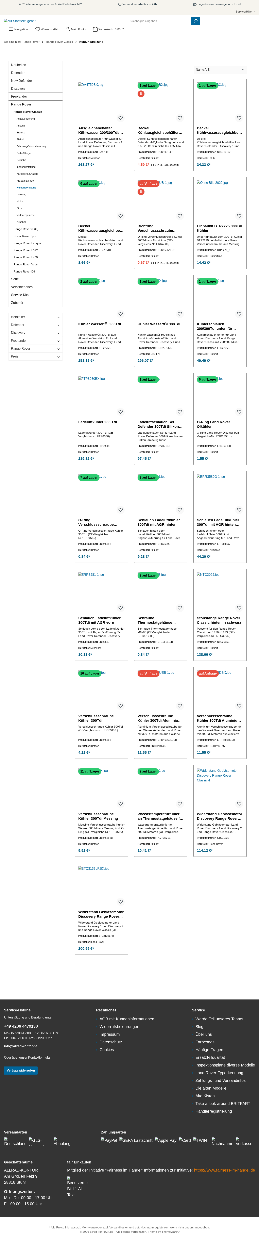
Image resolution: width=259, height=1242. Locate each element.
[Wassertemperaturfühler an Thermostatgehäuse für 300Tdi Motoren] (161, 788)
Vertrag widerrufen (21, 1070)
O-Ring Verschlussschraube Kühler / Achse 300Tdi (97, 522)
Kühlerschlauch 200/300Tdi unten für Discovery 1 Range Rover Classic (219, 326)
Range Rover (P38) (26, 229)
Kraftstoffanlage (25, 180)
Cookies (107, 1049)
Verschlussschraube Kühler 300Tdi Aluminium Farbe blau (159, 718)
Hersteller (18, 317)
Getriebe (21, 160)
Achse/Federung (26, 118)
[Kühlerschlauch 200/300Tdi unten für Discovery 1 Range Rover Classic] (220, 298)
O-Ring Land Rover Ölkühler (213, 424)
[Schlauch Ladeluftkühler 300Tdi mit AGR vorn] (101, 592)
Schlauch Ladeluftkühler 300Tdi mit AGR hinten (159, 522)
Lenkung (21, 194)
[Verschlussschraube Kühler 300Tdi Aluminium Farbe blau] (161, 690)
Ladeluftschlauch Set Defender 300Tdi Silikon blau (158, 424)
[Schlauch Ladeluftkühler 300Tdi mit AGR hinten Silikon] (220, 494)
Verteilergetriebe (26, 215)
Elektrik (21, 139)
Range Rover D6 (24, 271)
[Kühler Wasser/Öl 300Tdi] (101, 298)
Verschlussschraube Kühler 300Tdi (96, 718)
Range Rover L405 (26, 257)
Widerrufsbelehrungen (119, 1026)
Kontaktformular (39, 1057)
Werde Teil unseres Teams (219, 1019)
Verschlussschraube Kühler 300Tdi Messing (98, 816)
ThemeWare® (170, 1231)
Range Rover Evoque (27, 243)
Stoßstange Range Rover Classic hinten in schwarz (219, 620)
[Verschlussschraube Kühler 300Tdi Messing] (101, 788)
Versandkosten (118, 1227)
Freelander (19, 96)
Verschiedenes (22, 287)
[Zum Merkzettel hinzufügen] (121, 118)
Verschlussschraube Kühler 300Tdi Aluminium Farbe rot (219, 718)
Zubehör (21, 222)
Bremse (21, 132)
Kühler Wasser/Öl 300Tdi (99, 324)
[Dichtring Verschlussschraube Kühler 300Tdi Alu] (161, 200)
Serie (15, 279)
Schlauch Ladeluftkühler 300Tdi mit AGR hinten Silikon (218, 522)
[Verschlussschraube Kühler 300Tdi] (101, 690)
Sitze (19, 208)
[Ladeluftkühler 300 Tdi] (101, 396)
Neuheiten (18, 65)
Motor (20, 201)
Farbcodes (204, 1042)
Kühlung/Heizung (26, 187)
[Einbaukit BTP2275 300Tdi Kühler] (220, 200)
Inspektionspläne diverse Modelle (225, 1065)
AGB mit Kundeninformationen (127, 1019)
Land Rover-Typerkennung (219, 1073)
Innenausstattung (26, 167)
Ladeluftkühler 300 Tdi (97, 422)
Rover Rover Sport (25, 236)
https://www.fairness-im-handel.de (224, 1170)
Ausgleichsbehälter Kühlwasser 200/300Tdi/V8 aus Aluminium (101, 130)
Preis (14, 356)
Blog (199, 1026)
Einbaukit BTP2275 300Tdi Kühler (219, 228)
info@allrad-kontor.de (20, 1046)
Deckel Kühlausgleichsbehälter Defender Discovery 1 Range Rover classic (158, 130)
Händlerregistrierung (213, 1111)
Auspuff (21, 125)
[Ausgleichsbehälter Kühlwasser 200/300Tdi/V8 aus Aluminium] (101, 102)
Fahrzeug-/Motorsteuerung (31, 146)
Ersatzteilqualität (210, 1057)
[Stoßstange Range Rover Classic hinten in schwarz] (220, 592)
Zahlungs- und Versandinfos (220, 1080)
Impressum (110, 1034)
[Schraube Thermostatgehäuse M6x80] (161, 592)
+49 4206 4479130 (21, 1026)
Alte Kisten (205, 1096)
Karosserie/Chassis (27, 173)
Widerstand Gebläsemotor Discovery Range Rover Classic (219, 816)
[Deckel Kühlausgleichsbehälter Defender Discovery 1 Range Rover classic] (161, 102)
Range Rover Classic (28, 111)
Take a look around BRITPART (222, 1103)
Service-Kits (20, 295)
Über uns (203, 1034)
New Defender (21, 80)
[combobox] (145, 21)
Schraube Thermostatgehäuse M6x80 (155, 620)
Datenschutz (111, 1042)
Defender (17, 72)
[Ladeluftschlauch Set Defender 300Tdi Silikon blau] (161, 396)
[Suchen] (195, 21)
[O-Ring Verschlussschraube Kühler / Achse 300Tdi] (101, 494)
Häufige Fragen (209, 1049)
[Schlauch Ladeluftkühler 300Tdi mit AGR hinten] (161, 494)
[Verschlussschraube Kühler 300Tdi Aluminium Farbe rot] (220, 690)
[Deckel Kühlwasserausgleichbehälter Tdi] (220, 102)
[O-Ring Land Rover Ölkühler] (220, 396)
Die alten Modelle (210, 1088)
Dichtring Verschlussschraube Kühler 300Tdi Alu (155, 228)
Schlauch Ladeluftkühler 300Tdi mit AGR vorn (99, 620)
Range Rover (21, 104)
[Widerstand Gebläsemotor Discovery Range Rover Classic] (220, 788)
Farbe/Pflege (24, 153)
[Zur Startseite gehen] (20, 20)
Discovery (18, 88)
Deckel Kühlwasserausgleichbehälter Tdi (220, 130)
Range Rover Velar (26, 264)
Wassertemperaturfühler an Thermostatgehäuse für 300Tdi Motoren (160, 816)
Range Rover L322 (26, 250)
